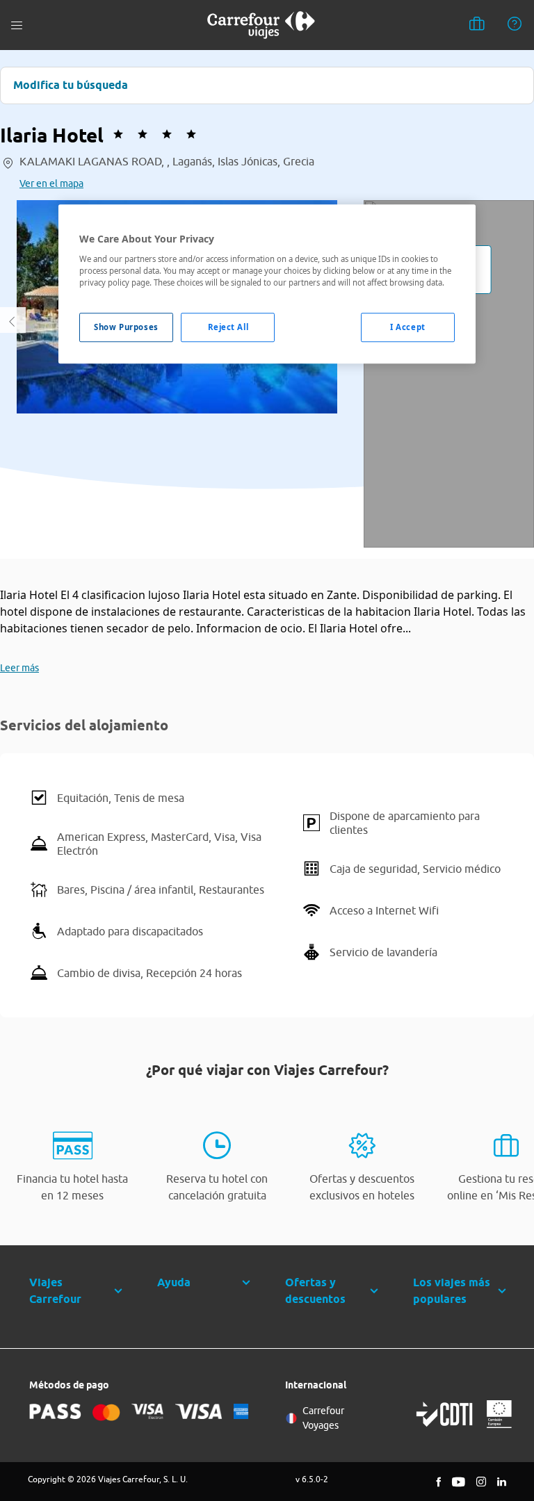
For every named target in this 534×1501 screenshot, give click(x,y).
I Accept (408, 327)
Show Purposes (126, 327)
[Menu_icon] (16, 25)
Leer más (19, 667)
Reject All (228, 327)
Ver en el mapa (51, 183)
